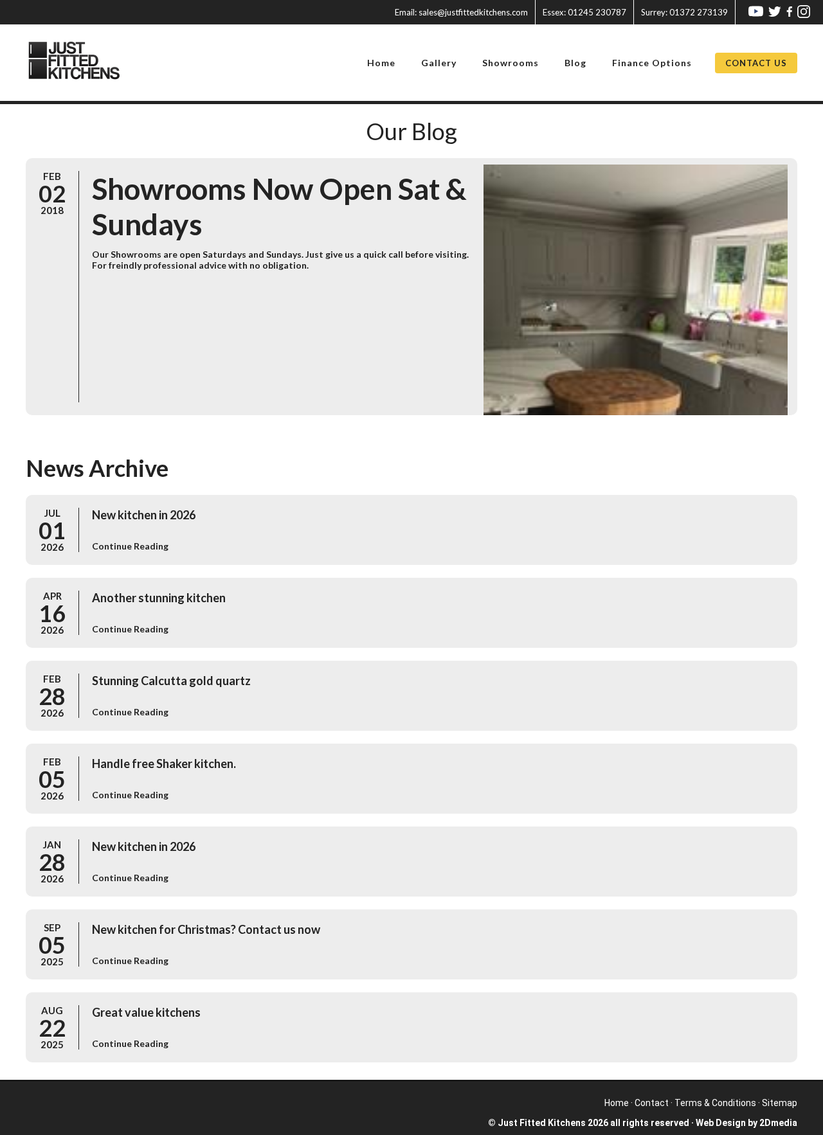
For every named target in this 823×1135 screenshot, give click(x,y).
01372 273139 (684, 12)
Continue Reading (130, 546)
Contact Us (756, 63)
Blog (575, 62)
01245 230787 (584, 12)
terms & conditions (715, 1103)
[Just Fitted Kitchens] (82, 63)
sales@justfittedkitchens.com (461, 12)
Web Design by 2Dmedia (746, 1123)
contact (652, 1103)
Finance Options (652, 62)
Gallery (439, 62)
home (616, 1103)
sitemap (779, 1103)
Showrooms (510, 62)
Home (381, 62)
